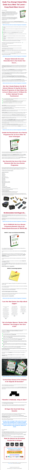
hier (17, 462)
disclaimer (9, 463)
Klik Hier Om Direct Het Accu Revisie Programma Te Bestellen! (14, 24)
